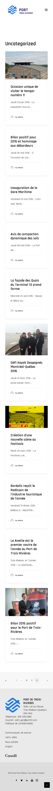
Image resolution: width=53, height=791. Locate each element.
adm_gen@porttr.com (26, 720)
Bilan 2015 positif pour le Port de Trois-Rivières (26, 627)
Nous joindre (11, 742)
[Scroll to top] (47, 785)
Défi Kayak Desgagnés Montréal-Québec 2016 (26, 366)
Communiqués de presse (18, 732)
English (9, 746)
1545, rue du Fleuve (33, 706)
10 (26, 680)
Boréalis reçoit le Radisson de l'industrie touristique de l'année (26, 492)
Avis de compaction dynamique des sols (25, 236)
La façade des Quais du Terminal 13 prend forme (26, 284)
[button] (46, 10)
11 (31, 680)
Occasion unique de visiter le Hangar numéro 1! (24, 91)
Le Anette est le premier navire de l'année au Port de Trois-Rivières (24, 547)
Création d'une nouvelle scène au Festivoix (23, 439)
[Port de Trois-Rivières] (20, 10)
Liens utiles (11, 737)
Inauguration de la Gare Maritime (24, 190)
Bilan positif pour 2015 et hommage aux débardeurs (24, 141)
